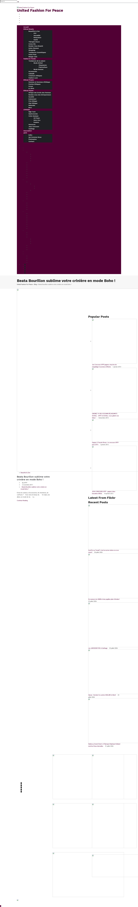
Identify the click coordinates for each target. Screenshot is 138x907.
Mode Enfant (38, 63)
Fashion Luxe (33, 78)
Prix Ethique (33, 101)
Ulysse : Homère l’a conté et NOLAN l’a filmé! (102, 695)
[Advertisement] (104, 302)
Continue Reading (22, 500)
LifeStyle (26, 109)
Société (31, 97)
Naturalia (32, 105)
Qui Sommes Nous (35, 137)
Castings (32, 129)
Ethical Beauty (28, 29)
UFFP (25, 133)
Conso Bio (32, 44)
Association (27, 131)
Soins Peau (32, 54)
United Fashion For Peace (40, 10)
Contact (31, 141)
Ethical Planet (28, 90)
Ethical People (28, 80)
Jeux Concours (34, 126)
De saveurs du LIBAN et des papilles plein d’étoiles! (104, 599)
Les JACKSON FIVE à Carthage (98, 648)
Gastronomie (33, 114)
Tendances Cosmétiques (37, 52)
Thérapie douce (34, 42)
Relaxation (37, 37)
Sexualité (37, 35)
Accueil (26, 27)
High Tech (32, 112)
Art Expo (37, 118)
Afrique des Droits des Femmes (40, 93)
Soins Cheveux (34, 48)
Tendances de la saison (37, 61)
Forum (31, 86)
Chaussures (43, 65)
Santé (36, 40)
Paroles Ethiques (34, 84)
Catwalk (31, 73)
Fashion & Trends (29, 59)
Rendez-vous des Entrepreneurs (40, 95)
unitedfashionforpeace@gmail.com (32, 779)
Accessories (33, 71)
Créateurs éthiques (35, 76)
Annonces (32, 124)
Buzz (30, 107)
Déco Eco (37, 120)
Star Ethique (33, 103)
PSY (35, 33)
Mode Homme (38, 69)
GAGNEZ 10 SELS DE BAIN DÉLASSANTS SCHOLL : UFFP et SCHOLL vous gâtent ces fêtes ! (105, 416)
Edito (30, 135)
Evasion (36, 122)
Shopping (32, 50)
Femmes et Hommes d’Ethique (39, 82)
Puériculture (43, 67)
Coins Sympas (33, 116)
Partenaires (33, 139)
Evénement (32, 99)
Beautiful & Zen (34, 31)
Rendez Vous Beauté (36, 46)
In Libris (31, 88)
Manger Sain (33, 57)
